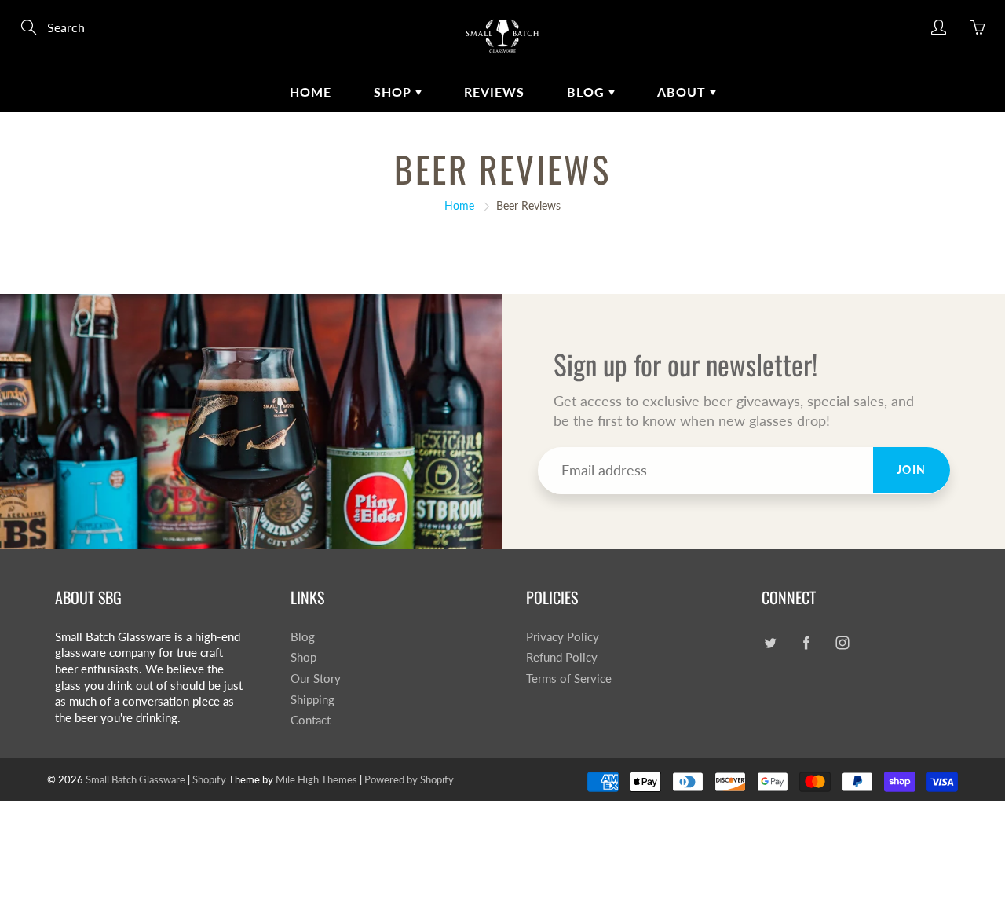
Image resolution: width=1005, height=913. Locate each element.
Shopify (209, 779)
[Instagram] (842, 643)
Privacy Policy (562, 637)
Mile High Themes (316, 779)
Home (310, 91)
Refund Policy (562, 657)
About (683, 91)
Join (911, 469)
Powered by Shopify (409, 779)
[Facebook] (806, 643)
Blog (587, 91)
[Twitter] (770, 643)
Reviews (494, 91)
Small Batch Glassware (135, 779)
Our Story (316, 678)
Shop (394, 91)
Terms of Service (569, 678)
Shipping (312, 699)
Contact (311, 720)
